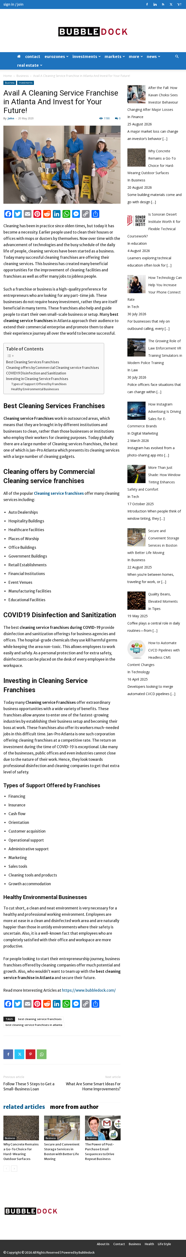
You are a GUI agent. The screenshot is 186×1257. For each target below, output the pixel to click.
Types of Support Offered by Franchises (39, 384)
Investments (84, 56)
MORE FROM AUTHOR (74, 1107)
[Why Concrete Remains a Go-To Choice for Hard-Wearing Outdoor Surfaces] (21, 1128)
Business (22, 76)
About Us (103, 1244)
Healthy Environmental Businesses (35, 389)
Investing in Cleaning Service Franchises (37, 379)
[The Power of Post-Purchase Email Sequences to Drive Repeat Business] (103, 1128)
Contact (32, 56)
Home (7, 76)
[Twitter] (171, 4)
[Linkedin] (155, 4)
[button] (177, 56)
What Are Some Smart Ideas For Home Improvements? (93, 1086)
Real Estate (28, 65)
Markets (113, 56)
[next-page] (14, 1169)
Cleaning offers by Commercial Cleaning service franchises (52, 368)
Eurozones (55, 56)
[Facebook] (147, 4)
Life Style (164, 1244)
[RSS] (163, 4)
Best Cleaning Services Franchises (32, 362)
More (134, 56)
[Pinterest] (30, 1054)
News (152, 56)
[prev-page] (6, 1169)
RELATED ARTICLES (24, 1107)
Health (149, 1244)
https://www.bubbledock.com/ (89, 990)
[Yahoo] (179, 4)
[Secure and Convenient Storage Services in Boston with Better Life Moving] (62, 1128)
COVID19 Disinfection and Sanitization (36, 373)
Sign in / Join (13, 4)
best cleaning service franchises (40, 1019)
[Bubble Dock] (93, 30)
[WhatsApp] (41, 1054)
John (11, 118)
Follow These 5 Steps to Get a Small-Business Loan (28, 1086)
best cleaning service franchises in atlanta (34, 1025)
